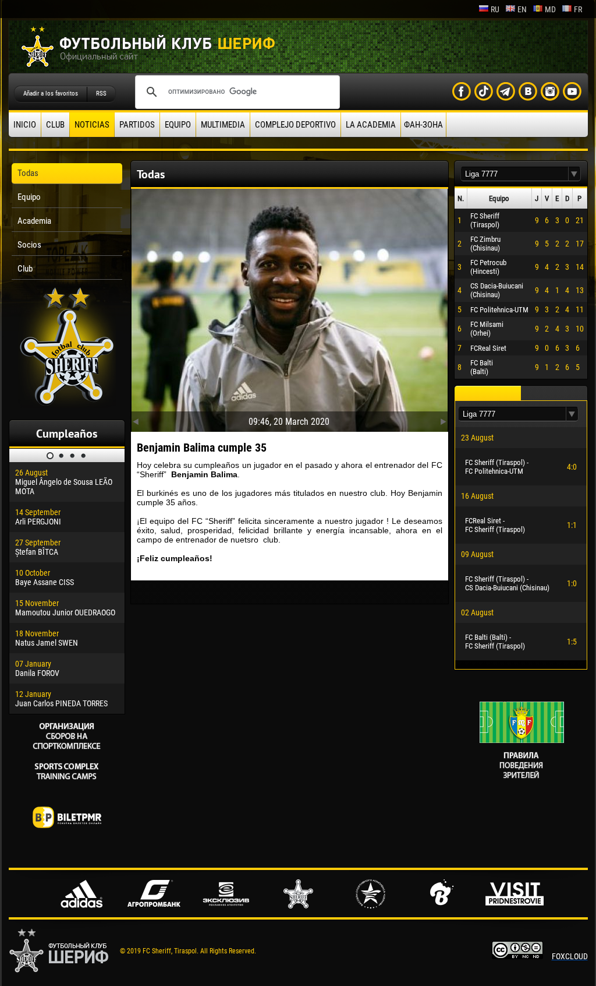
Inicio (24, 124)
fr (578, 9)
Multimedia (223, 124)
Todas (27, 173)
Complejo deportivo (295, 124)
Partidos (137, 124)
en (522, 9)
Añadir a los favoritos (50, 93)
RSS (101, 93)
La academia (371, 124)
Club (55, 124)
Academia (34, 221)
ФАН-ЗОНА (423, 124)
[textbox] (514, 174)
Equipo (178, 124)
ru (495, 9)
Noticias (91, 124)
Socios (29, 245)
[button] (574, 174)
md (550, 9)
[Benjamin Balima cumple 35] (290, 307)
